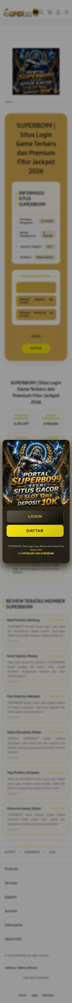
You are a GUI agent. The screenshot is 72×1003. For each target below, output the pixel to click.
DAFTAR (34, 531)
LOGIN (35, 516)
